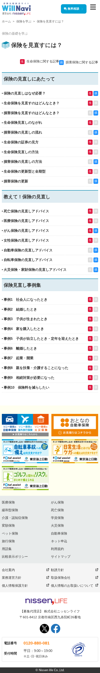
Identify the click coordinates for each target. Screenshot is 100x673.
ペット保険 (10, 533)
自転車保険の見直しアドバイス (28, 260)
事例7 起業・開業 (18, 358)
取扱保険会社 (60, 577)
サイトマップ (60, 556)
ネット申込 (59, 541)
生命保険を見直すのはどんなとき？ (32, 103)
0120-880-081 (36, 643)
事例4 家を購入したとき (24, 329)
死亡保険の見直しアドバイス (26, 211)
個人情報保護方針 (15, 585)
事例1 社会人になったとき (25, 299)
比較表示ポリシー (15, 556)
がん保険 (57, 502)
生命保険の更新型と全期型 (25, 171)
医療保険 (8, 502)
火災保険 (57, 525)
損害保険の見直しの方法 (23, 161)
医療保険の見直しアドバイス (26, 221)
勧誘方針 (57, 570)
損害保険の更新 (16, 181)
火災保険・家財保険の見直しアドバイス (35, 269)
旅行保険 (8, 541)
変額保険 (8, 525)
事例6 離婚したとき (20, 348)
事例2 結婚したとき (20, 309)
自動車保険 (59, 533)
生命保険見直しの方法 (21, 152)
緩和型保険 (10, 510)
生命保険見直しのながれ (23, 122)
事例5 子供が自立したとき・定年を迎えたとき (41, 338)
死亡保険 (57, 510)
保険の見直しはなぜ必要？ (25, 93)
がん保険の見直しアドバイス (26, 230)
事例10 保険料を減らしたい (26, 387)
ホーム (6, 21)
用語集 (7, 549)
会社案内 (8, 570)
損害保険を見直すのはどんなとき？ (32, 113)
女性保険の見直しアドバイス (26, 240)
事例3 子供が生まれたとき (25, 319)
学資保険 (57, 518)
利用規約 (57, 549)
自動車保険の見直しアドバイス (28, 250)
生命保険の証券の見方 (21, 142)
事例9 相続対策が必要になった (29, 378)
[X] (44, 628)
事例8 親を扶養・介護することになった (36, 368)
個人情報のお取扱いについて (72, 585)
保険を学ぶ (23, 21)
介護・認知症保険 (15, 518)
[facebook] (55, 628)
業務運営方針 (11, 577)
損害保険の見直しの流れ (23, 132)
